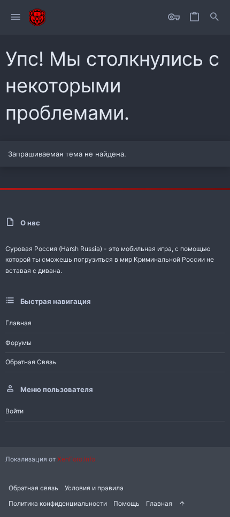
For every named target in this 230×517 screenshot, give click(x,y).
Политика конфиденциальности (58, 503)
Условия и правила (94, 488)
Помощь (126, 503)
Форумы (18, 343)
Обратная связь (30, 362)
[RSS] (191, 502)
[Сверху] (181, 504)
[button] (15, 17)
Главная (18, 323)
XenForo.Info (76, 459)
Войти (14, 411)
